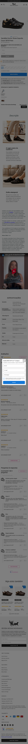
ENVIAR (14, 382)
